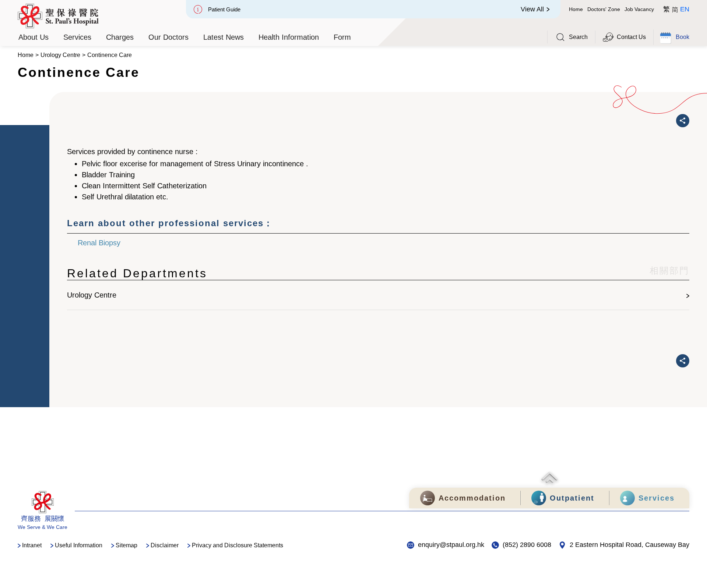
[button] (33, 37)
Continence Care (109, 55)
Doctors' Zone (603, 9)
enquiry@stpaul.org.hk (451, 544)
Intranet (32, 545)
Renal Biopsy (99, 243)
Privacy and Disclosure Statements (237, 545)
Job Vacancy (639, 9)
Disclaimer (165, 545)
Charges (120, 37)
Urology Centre (60, 55)
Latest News (223, 37)
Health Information (288, 37)
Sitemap (126, 545)
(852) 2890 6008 (527, 544)
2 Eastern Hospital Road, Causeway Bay (629, 544)
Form (342, 37)
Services (77, 37)
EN (684, 9)
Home (576, 9)
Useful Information (78, 545)
